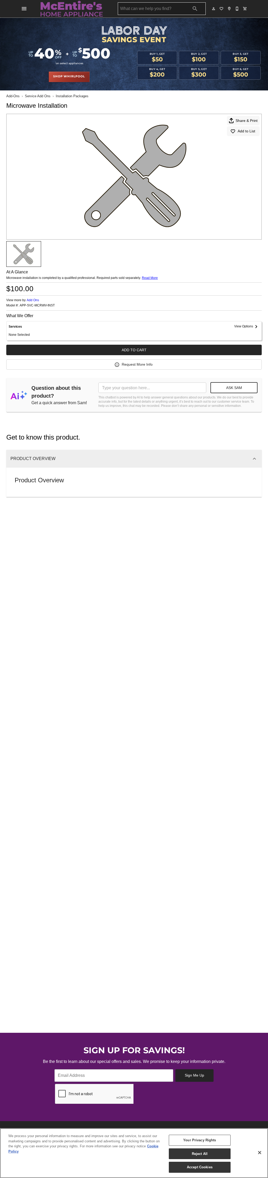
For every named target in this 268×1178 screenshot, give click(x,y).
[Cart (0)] (245, 9)
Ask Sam (234, 388)
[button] (24, 9)
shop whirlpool (69, 76)
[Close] (259, 1152)
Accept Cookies (200, 1167)
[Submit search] (195, 8)
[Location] (229, 9)
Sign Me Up (194, 1075)
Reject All (200, 1154)
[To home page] (72, 9)
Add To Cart (134, 350)
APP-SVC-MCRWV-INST (37, 305)
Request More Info (137, 364)
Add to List (246, 131)
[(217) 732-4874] (237, 9)
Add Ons (33, 300)
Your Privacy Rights (199, 1140)
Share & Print (247, 120)
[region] (134, 1153)
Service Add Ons (38, 96)
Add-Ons (13, 96)
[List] (221, 9)
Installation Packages (72, 96)
